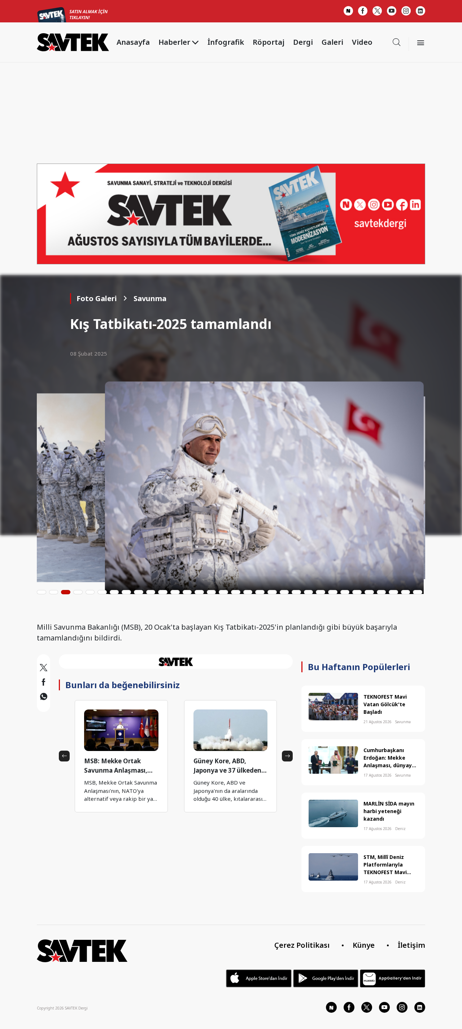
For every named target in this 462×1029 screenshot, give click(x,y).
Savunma (150, 298)
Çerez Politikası (302, 945)
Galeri (332, 42)
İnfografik (226, 42)
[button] (41, 592)
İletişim (411, 945)
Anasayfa (133, 42)
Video (362, 42)
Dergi (303, 42)
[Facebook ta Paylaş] (43, 683)
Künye (364, 945)
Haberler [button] (174, 42)
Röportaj (268, 42)
